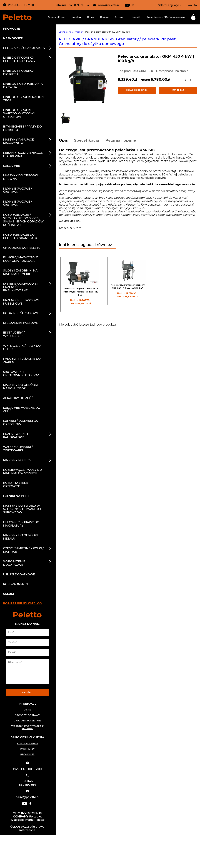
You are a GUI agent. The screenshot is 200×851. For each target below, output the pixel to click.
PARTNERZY (27, 748)
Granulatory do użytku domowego (91, 43)
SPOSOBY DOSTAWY (27, 715)
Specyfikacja (86, 141)
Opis (63, 141)
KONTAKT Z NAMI (27, 743)
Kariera (104, 17)
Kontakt (135, 17)
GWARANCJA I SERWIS (27, 720)
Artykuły (120, 17)
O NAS (27, 709)
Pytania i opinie (120, 141)
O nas (90, 17)
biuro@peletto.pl (109, 5)
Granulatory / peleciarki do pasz (146, 39)
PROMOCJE (27, 754)
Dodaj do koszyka (137, 90)
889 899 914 (81, 5)
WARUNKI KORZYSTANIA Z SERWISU (27, 727)
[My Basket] (194, 17)
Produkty (79, 32)
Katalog (76, 17)
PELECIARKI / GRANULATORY (86, 39)
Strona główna (56, 17)
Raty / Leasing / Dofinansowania (166, 17)
